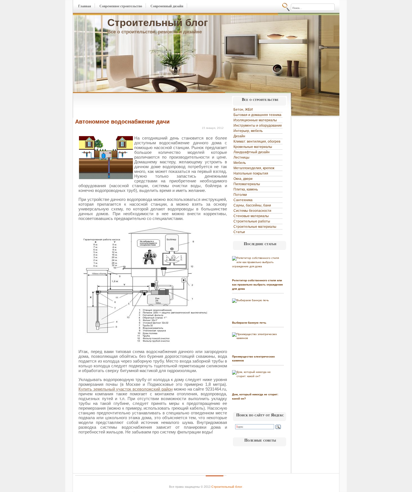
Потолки (240, 195)
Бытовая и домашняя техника (257, 115)
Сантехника (243, 200)
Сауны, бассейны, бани (252, 205)
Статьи (239, 232)
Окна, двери (243, 179)
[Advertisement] (140, 106)
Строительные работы (251, 221)
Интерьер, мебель (248, 131)
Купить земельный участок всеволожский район (125, 389)
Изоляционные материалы (255, 120)
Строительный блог (157, 22)
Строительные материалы (254, 227)
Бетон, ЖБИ (243, 110)
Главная (84, 6)
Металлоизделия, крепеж (253, 168)
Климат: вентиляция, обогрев (256, 141)
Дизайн (239, 136)
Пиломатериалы (246, 184)
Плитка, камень (245, 189)
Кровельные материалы (252, 147)
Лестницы (241, 157)
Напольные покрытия (250, 173)
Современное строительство (120, 6)
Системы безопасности (252, 211)
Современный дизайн (167, 6)
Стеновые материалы (251, 216)
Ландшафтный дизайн (251, 152)
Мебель (239, 163)
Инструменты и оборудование (257, 125)
